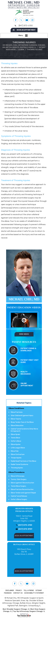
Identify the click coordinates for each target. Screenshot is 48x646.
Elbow (21, 50)
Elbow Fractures (17, 412)
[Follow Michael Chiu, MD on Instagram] (32, 20)
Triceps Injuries (16, 458)
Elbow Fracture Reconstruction (22, 489)
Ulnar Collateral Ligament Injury (22, 415)
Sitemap (38, 590)
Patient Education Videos (24, 307)
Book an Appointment (26, 30)
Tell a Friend (29, 590)
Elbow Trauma (16, 419)
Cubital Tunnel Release (19, 496)
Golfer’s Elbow (16, 441)
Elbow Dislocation (17, 425)
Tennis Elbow (15, 438)
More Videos (24, 334)
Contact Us (18, 593)
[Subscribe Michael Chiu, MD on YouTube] (27, 20)
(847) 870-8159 (25, 529)
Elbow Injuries (15, 444)
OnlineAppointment (27, 384)
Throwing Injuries (17, 468)
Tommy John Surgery (18, 479)
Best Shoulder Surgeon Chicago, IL (16, 609)
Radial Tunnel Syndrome (19, 464)
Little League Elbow (18, 448)
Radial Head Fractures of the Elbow (23, 461)
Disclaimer (9, 590)
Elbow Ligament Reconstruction (22, 483)
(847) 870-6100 (26, 25)
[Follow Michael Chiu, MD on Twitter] (21, 20)
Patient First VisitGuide (30, 361)
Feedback (8, 593)
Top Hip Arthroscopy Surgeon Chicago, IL (29, 611)
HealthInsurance (26, 373)
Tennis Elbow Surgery (18, 486)
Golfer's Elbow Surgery (19, 499)
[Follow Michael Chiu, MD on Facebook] (16, 20)
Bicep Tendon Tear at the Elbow (22, 422)
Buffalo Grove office (24, 545)
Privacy (19, 590)
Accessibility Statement (34, 593)
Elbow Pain (15, 451)
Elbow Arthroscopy (17, 476)
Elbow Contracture (17, 454)
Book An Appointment (24, 536)
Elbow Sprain (15, 434)
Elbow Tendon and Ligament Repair (23, 493)
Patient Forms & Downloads (28, 349)
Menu (20, 35)
